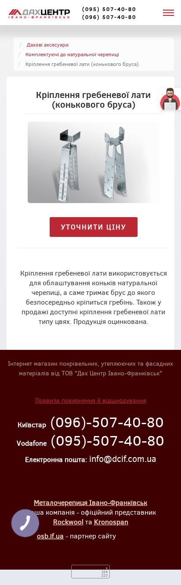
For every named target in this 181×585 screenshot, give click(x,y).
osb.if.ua (50, 535)
